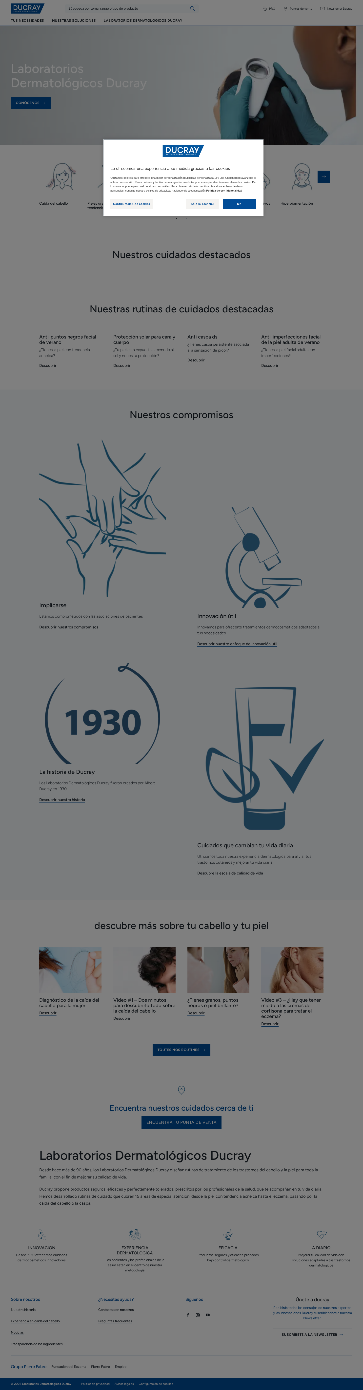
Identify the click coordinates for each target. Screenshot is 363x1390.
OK (239, 203)
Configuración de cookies (131, 203)
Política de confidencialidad (224, 190)
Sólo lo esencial (202, 203)
